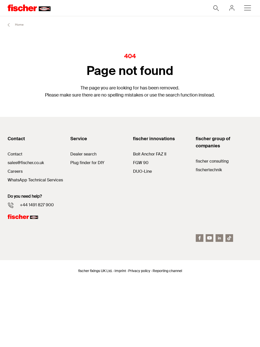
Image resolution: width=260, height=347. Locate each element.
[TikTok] (229, 238)
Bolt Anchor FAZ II (149, 154)
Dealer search (83, 154)
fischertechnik (209, 169)
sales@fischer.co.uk (26, 162)
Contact (15, 154)
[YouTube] (209, 238)
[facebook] (199, 238)
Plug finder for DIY (87, 162)
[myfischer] (231, 8)
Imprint (120, 271)
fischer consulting (212, 161)
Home (19, 25)
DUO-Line (142, 171)
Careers (15, 171)
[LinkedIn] (219, 238)
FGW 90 (141, 162)
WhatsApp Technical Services (35, 180)
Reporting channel (167, 271)
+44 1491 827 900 (37, 205)
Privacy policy (139, 271)
